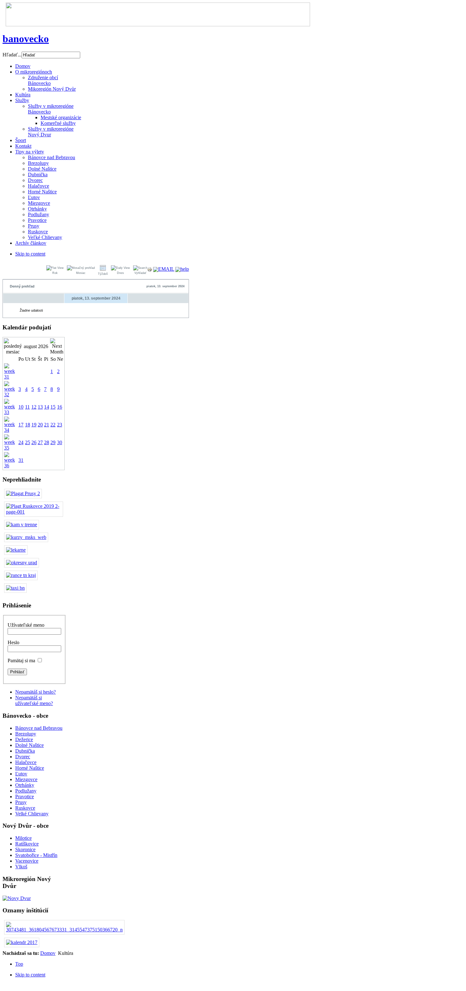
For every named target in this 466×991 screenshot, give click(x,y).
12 (33, 407)
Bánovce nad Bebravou (38, 728)
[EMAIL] (163, 269)
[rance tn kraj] (21, 575)
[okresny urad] (22, 562)
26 (33, 442)
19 (33, 424)
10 (20, 407)
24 (20, 442)
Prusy (21, 802)
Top (19, 964)
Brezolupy (25, 733)
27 (40, 442)
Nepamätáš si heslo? (35, 692)
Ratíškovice (27, 843)
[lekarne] (16, 550)
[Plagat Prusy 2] (23, 493)
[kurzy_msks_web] (26, 537)
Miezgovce (26, 779)
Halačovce (25, 762)
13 (40, 407)
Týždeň (103, 273)
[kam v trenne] (22, 524)
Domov (47, 953)
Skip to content (30, 253)
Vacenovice (26, 861)
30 (59, 442)
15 (52, 407)
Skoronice (25, 849)
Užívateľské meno (26, 625)
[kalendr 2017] (22, 942)
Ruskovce (25, 808)
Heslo (13, 642)
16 (59, 407)
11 (27, 407)
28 (46, 442)
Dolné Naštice (29, 745)
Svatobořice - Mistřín (36, 855)
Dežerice (24, 739)
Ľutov (21, 773)
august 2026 (36, 346)
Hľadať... (12, 54)
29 (52, 442)
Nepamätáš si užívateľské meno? (34, 700)
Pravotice (24, 796)
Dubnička (25, 751)
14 (46, 407)
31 (20, 460)
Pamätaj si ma (21, 660)
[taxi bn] (15, 588)
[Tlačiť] (149, 270)
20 (40, 424)
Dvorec (22, 756)
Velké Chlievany (32, 813)
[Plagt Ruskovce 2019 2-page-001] (34, 512)
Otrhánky (24, 785)
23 (59, 424)
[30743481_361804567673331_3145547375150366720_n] (64, 929)
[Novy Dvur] (17, 898)
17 (20, 424)
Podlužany (25, 790)
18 (27, 424)
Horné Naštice (29, 768)
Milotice (23, 838)
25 (27, 442)
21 (46, 424)
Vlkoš (21, 866)
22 (52, 424)
